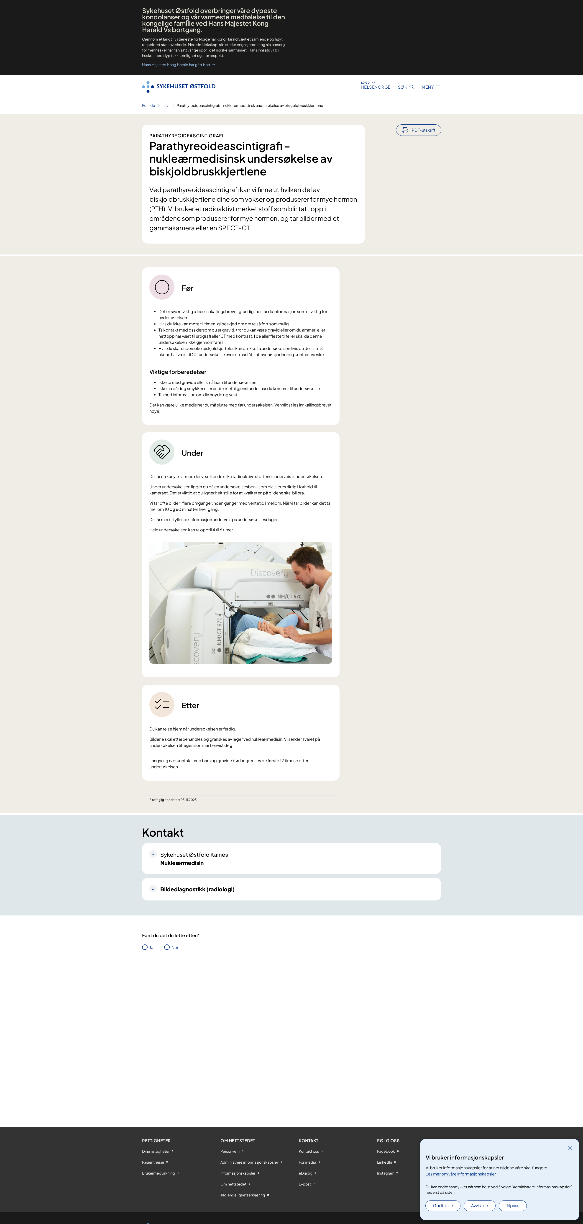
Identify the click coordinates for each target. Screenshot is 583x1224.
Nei (174, 947)
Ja (151, 947)
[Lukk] (570, 1148)
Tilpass (512, 1205)
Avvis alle (479, 1205)
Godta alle (443, 1205)
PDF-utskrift (423, 130)
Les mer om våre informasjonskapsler (461, 1173)
